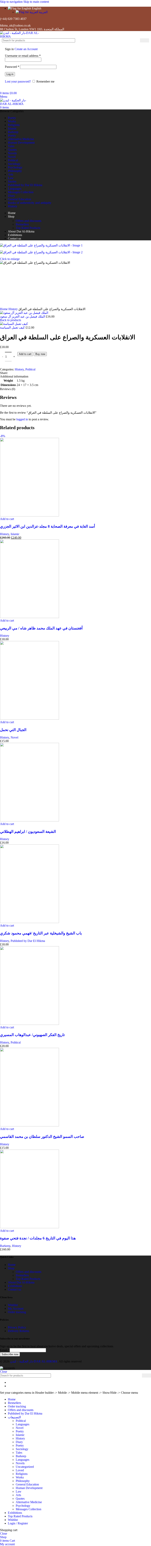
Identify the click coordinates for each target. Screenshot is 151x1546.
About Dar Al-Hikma (21, 1534)
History (13, 561)
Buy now (40, 606)
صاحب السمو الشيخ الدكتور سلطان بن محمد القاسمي (42, 1389)
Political (30, 621)
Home (4, 561)
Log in (9, 74)
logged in (22, 671)
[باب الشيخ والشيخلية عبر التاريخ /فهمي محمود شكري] (29, 1174)
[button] (7, 771)
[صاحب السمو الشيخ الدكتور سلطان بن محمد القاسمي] (29, 1377)
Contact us (14, 1541)
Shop (11, 1520)
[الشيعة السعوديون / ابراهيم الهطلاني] (29, 1072)
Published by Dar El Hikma (28, 1193)
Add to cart (25, 606)
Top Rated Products (28, 228)
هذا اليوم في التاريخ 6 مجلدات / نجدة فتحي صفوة (38, 1490)
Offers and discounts (28, 220)
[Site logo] (24, 36)
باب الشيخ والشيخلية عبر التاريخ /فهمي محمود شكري (41, 1185)
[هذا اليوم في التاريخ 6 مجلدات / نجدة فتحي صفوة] (29, 1479)
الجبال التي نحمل (13, 982)
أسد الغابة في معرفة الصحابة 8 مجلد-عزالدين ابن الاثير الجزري (47, 778)
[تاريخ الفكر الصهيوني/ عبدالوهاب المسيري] (29, 1276)
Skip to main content (36, 1)
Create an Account (26, 49)
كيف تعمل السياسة (13, 579)
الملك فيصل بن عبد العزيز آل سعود (23, 568)
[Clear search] (137, 40)
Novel (14, 989)
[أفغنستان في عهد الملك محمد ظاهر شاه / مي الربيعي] (29, 869)
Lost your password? (18, 81)
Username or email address (23, 55)
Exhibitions (15, 1538)
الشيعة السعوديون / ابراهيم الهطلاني (28, 1084)
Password (12, 66)
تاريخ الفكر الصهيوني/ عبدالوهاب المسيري (32, 1287)
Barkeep (5, 1498)
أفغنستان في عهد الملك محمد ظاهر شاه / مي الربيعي (41, 880)
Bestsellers (22, 224)
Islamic (15, 786)
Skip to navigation (11, 1)
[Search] (144, 40)
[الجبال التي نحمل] (29, 970)
